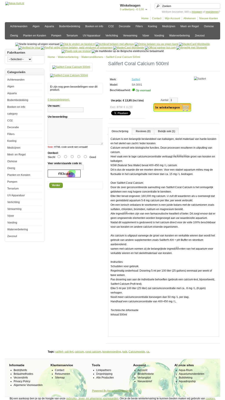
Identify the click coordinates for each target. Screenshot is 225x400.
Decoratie (125, 26)
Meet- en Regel (189, 26)
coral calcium (93, 351)
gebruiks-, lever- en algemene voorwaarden (92, 398)
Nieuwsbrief (145, 381)
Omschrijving (120, 131)
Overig (14, 35)
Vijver (145, 35)
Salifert (136, 79)
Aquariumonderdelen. (120, 390)
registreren (212, 11)
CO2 (111, 26)
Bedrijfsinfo (20, 370)
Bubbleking (185, 377)
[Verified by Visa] (29, 47)
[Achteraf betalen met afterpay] (115, 44)
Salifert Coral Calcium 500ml (123, 57)
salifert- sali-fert (64, 351)
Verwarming (130, 35)
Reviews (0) (143, 131)
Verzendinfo (21, 377)
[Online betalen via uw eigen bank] (156, 44)
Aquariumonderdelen (191, 373)
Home (145, 18)
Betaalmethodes (23, 373)
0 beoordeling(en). (59, 99)
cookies (210, 398)
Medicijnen (168, 26)
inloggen (197, 11)
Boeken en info (94, 26)
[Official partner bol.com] (160, 47)
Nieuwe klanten (208, 18)
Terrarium (72, 35)
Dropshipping (104, 373)
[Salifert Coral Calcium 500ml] (71, 66)
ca (147, 351)
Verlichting (111, 35)
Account (142, 370)
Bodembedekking (69, 26)
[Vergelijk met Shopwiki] (191, 47)
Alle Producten (105, 377)
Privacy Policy (22, 381)
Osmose (209, 26)
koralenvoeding (111, 351)
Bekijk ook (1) (166, 131)
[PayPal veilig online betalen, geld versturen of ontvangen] (76, 47)
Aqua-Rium (185, 370)
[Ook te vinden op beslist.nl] (77, 44)
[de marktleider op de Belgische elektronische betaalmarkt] (128, 47)
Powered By (99, 390)
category (12, 113)
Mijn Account (172, 18)
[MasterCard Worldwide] (194, 44)
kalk (124, 351)
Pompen (56, 35)
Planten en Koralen (34, 35)
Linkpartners (103, 370)
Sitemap (60, 377)
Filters (139, 26)
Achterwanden (18, 26)
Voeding (159, 35)
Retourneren (62, 373)
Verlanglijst (144, 377)
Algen (36, 26)
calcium (79, 351)
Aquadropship (187, 381)
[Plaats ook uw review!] (76, 51)
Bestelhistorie (146, 373)
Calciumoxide (137, 351)
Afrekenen (189, 18)
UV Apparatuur (91, 35)
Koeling (152, 26)
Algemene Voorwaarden (28, 385)
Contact (156, 18)
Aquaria (49, 26)
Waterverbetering (179, 35)
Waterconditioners (92, 57)
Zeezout (200, 35)
